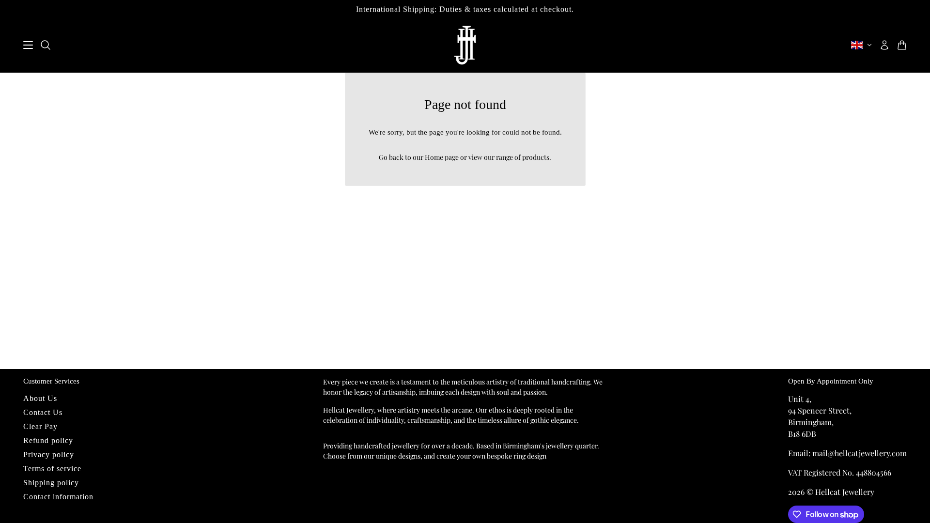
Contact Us (42, 412)
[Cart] (902, 45)
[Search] (45, 45)
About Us (40, 398)
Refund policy (48, 440)
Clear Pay (40, 426)
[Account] (884, 45)
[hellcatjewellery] (465, 45)
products (535, 157)
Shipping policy (51, 482)
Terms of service (52, 468)
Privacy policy (48, 454)
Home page (442, 157)
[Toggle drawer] (28, 45)
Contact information (58, 496)
